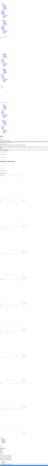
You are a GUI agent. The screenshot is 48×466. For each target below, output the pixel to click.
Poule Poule (24, 354)
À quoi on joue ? (2, 102)
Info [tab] (2, 159)
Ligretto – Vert (24, 328)
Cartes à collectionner (5, 15)
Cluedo (24, 432)
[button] (24, 435)
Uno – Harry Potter (24, 406)
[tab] (4, 159)
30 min (8, 168)
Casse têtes (3, 27)
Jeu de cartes (4, 14)
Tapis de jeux (4, 16)
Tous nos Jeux (3, 20)
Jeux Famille (4, 22)
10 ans (8, 165)
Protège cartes (4, 31)
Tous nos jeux (4, 5)
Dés (3, 18)
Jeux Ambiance (5, 7)
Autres (2, 29)
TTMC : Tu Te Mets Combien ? (24, 380)
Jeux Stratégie (4, 24)
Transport (4, 17)
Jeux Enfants (4, 6)
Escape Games (3, 10)
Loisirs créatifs (3, 13)
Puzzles (2, 12)
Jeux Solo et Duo (5, 8)
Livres (2, 11)
